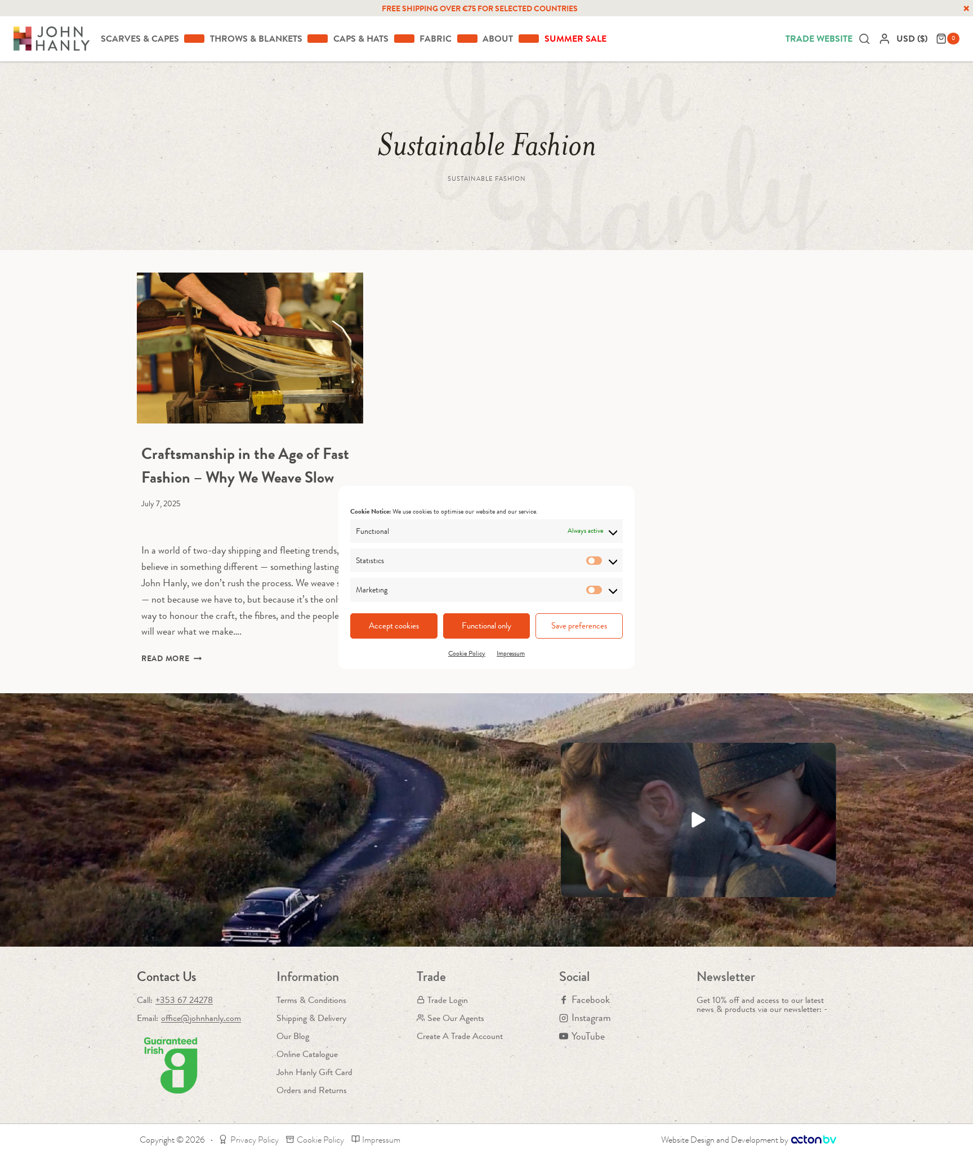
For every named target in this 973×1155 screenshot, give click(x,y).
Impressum (511, 653)
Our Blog (292, 1035)
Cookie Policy (466, 653)
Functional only (486, 625)
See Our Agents (455, 1017)
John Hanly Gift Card (314, 1071)
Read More (171, 658)
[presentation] (250, 348)
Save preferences (579, 625)
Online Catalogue (307, 1053)
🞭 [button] (966, 8)
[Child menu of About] (529, 38)
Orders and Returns (311, 1089)
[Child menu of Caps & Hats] (404, 38)
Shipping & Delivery (311, 1017)
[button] (698, 820)
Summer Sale (575, 38)
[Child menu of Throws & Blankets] (317, 38)
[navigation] (913, 38)
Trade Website (819, 38)
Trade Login (447, 999)
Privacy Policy (254, 1139)
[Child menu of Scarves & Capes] (194, 38)
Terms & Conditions (311, 999)
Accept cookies (394, 625)
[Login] (884, 38)
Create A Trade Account (460, 1035)
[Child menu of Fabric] (467, 38)
